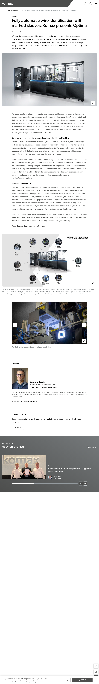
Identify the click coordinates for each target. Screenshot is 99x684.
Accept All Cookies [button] (82, 680)
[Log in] (85, 3)
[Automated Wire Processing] (7, 3)
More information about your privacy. (25, 682)
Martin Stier (57, 476)
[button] (63, 680)
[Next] (85, 483)
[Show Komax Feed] (96, 671)
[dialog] (49, 680)
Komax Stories (13, 10)
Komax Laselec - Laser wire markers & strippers (29, 226)
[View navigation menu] (96, 3)
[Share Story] (96, 666)
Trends (50, 466)
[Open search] (90, 3)
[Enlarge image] (93, 103)
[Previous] (81, 483)
